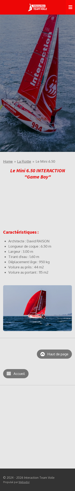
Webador (24, 482)
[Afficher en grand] (37, 308)
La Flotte (24, 161)
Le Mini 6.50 (45, 161)
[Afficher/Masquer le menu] (70, 7)
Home (8, 161)
